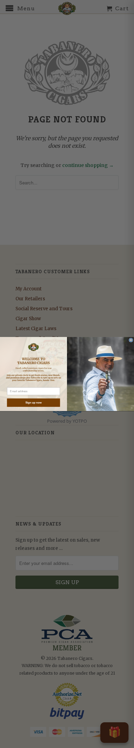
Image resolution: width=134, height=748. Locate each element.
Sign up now (33, 402)
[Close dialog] (131, 340)
